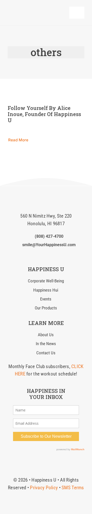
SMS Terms (73, 488)
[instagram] (37, 255)
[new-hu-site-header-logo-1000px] (33, 9)
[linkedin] (46, 255)
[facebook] (29, 255)
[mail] (54, 255)
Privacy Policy (44, 488)
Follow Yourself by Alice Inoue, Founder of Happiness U (44, 114)
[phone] (62, 255)
